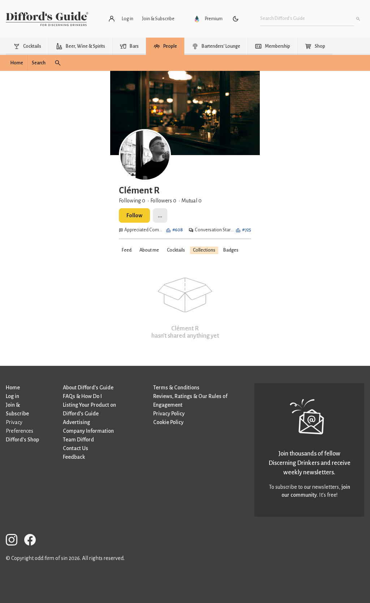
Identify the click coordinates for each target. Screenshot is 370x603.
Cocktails (176, 250)
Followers (163, 201)
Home (13, 387)
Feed (127, 250)
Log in (12, 396)
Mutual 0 (191, 201)
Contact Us (75, 448)
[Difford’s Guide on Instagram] (14, 541)
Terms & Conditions (176, 387)
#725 (246, 229)
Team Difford (78, 439)
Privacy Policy (169, 413)
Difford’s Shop (22, 439)
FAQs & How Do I (82, 396)
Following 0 (132, 201)
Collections (204, 250)
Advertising (76, 422)
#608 (177, 229)
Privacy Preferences (19, 426)
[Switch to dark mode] (235, 19)
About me (149, 250)
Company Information (88, 431)
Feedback (74, 457)
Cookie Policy (168, 422)
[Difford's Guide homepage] (47, 19)
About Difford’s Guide (88, 387)
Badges (230, 250)
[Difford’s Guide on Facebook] (33, 541)
